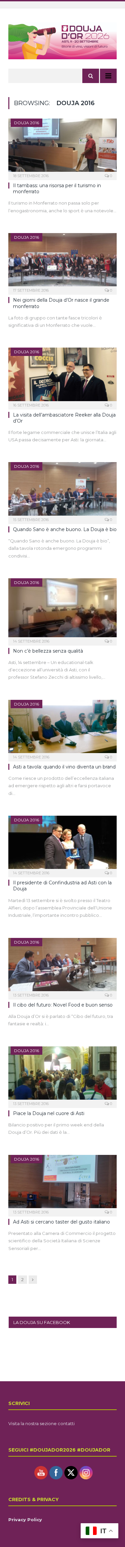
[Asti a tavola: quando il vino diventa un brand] (62, 728)
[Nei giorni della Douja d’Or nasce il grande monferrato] (62, 261)
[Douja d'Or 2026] (62, 40)
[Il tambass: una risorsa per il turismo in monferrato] (62, 147)
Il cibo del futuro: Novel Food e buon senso (63, 1005)
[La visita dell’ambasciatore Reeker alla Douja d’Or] (62, 376)
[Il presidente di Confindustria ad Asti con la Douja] (62, 844)
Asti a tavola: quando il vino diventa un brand (64, 767)
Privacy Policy (25, 1519)
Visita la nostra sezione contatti (41, 1423)
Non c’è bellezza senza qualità (48, 651)
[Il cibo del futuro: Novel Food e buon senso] (62, 966)
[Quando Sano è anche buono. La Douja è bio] (62, 490)
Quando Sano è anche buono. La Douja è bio (65, 529)
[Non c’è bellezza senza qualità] (62, 609)
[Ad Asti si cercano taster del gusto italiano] (62, 1183)
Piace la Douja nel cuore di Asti (48, 1113)
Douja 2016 (26, 122)
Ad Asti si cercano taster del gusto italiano (61, 1222)
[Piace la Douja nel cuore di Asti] (62, 1075)
